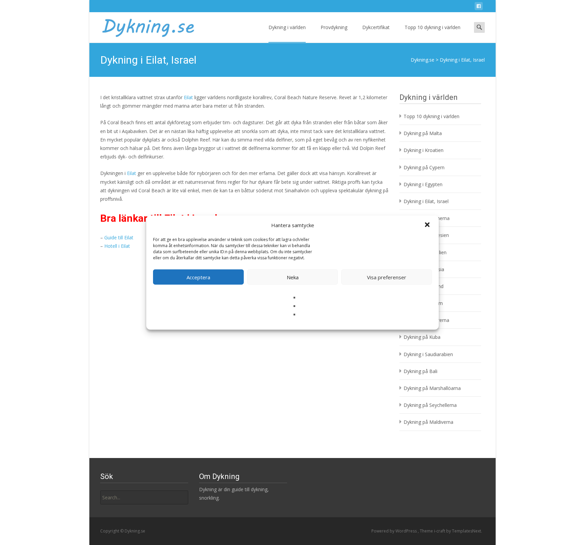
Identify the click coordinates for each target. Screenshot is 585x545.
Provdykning (334, 27)
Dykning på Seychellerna (430, 405)
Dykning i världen (287, 27)
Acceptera (198, 277)
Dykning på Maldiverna (428, 422)
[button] (428, 225)
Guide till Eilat (118, 237)
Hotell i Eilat (117, 246)
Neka (293, 277)
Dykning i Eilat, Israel (426, 201)
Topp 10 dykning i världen (432, 27)
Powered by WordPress (394, 531)
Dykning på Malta (423, 133)
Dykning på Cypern (424, 167)
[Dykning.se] (142, 25)
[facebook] (479, 7)
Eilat (188, 97)
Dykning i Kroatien (423, 150)
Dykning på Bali (420, 371)
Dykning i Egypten (423, 184)
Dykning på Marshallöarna (432, 388)
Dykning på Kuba (422, 337)
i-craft (440, 531)
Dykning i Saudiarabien (428, 354)
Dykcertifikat (376, 27)
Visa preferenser (386, 277)
